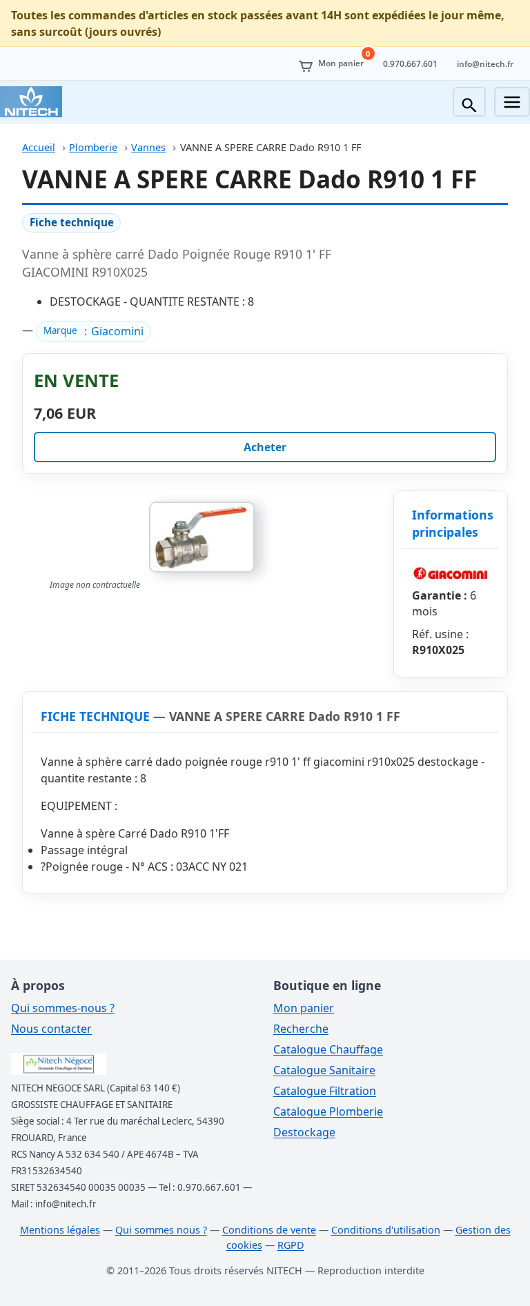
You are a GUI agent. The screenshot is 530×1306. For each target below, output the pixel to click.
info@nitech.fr (485, 64)
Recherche (300, 1028)
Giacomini (117, 331)
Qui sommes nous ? (161, 1229)
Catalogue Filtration (324, 1090)
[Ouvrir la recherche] (469, 102)
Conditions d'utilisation (385, 1229)
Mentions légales (60, 1229)
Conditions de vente (269, 1229)
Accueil (38, 147)
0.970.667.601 (410, 64)
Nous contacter (51, 1028)
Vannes (148, 147)
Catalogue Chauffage (328, 1049)
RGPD (290, 1244)
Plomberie (93, 147)
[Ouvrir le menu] (512, 102)
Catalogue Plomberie (328, 1111)
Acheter (265, 447)
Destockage (304, 1132)
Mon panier (303, 1008)
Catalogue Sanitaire (324, 1070)
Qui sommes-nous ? (63, 1008)
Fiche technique (72, 222)
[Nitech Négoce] (31, 101)
